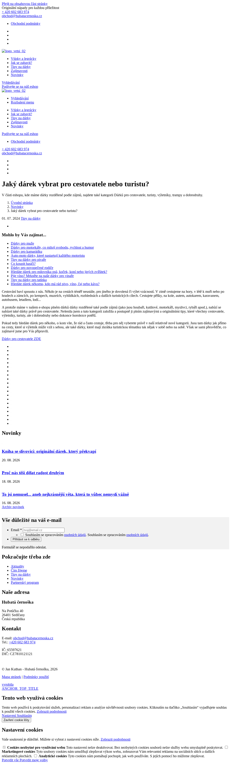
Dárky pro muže (22, 243)
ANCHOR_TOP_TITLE (20, 688)
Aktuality (17, 566)
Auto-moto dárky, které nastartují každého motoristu (48, 255)
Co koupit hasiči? (23, 264)
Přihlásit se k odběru (26, 539)
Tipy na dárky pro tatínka (29, 280)
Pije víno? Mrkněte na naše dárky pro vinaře (42, 276)
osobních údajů (75, 535)
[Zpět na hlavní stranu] (13, 51)
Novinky (17, 75)
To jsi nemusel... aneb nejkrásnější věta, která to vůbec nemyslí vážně (65, 494)
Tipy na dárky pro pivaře (28, 259)
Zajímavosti (19, 71)
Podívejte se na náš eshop (20, 86)
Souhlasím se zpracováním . (118, 535)
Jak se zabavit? (21, 63)
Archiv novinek (13, 507)
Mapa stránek (11, 677)
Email (16, 530)
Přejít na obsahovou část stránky (25, 4)
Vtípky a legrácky (23, 59)
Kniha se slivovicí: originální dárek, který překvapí (49, 451)
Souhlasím (24, 715)
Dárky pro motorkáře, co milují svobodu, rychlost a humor (52, 247)
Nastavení (9, 715)
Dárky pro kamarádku (26, 251)
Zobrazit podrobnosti (52, 711)
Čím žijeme (19, 570)
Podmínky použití (36, 677)
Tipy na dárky (21, 67)
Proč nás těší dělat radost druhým (33, 472)
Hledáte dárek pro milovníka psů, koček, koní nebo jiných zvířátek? (59, 272)
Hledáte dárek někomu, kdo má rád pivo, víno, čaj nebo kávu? (55, 284)
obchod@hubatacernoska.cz (33, 638)
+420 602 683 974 (22, 642)
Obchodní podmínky (25, 23)
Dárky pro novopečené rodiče (32, 268)
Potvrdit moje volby (34, 760)
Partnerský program (25, 582)
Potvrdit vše (11, 760)
